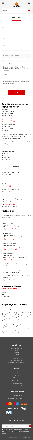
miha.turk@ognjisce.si (8, 186)
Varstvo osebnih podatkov (16, 383)
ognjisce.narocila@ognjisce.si (10, 121)
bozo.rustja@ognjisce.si (8, 204)
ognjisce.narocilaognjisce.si (17, 362)
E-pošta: (4, 38)
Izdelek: (3, 53)
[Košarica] (29, 3)
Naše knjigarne (16, 378)
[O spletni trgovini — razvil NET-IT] (28, 437)
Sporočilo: (4, 60)
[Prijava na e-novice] (29, 426)
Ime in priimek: (5, 30)
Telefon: (4, 45)
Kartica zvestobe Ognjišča (16, 386)
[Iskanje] (29, 10)
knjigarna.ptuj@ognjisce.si (10, 259)
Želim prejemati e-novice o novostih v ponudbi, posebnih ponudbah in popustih (16, 82)
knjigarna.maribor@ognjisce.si (11, 249)
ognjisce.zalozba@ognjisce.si (10, 119)
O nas (16, 372)
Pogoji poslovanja (16, 380)
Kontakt (16, 375)
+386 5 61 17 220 (18, 358)
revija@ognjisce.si (7, 169)
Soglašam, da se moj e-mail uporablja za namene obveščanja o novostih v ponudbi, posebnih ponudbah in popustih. (16, 431)
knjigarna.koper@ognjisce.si (11, 229)
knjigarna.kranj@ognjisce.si (11, 239)
